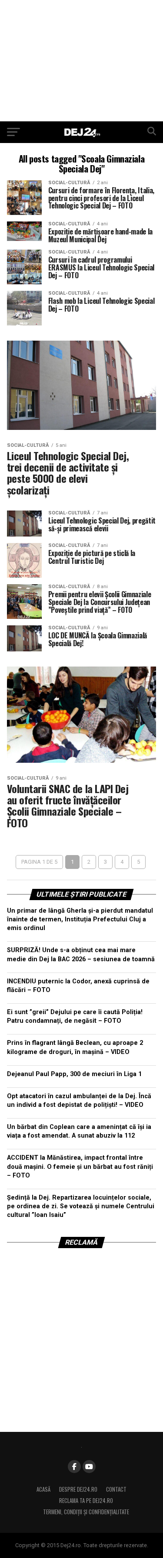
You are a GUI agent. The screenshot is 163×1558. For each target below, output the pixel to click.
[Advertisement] (81, 60)
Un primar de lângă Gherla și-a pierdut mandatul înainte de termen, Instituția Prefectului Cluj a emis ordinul (80, 919)
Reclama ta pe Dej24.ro (86, 1500)
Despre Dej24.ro (78, 1489)
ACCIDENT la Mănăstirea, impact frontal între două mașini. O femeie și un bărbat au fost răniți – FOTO (80, 1166)
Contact (116, 1489)
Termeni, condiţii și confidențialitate (86, 1512)
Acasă (43, 1489)
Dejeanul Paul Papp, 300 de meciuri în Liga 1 (74, 1074)
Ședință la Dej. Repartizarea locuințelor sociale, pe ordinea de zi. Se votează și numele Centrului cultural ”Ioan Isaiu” (80, 1206)
